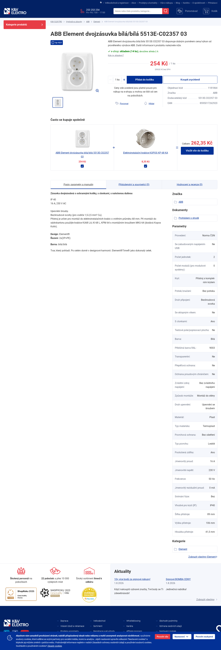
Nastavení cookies (167, 631)
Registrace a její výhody (104, 631)
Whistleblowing (133, 621)
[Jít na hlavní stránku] (101, 2)
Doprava (64, 621)
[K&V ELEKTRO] (15, 11)
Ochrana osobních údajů (170, 626)
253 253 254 (93, 9)
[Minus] (110, 79)
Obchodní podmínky (168, 621)
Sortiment (97, 626)
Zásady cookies (55, 646)
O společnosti (198, 3)
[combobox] (138, 11)
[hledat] (165, 11)
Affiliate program (134, 631)
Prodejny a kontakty (148, 3)
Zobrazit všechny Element (202, 556)
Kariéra (186, 3)
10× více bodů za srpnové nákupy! (132, 579)
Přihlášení (212, 3)
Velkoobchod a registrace (117, 3)
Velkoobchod (99, 621)
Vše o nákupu (166, 3)
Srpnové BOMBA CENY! (178, 579)
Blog (178, 3)
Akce (133, 3)
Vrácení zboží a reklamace (72, 626)
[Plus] (124, 79)
